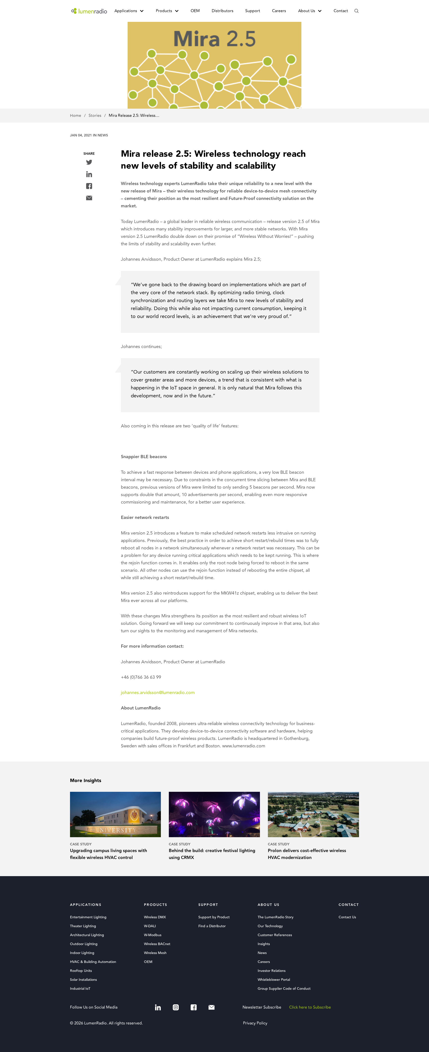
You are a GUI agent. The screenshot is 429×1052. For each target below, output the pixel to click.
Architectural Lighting (87, 935)
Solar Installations (83, 980)
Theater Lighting (83, 926)
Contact (341, 11)
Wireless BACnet (157, 944)
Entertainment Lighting (88, 917)
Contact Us (347, 917)
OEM (195, 11)
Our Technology (270, 926)
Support (252, 11)
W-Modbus (152, 935)
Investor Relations (272, 971)
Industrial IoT (80, 988)
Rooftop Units (81, 971)
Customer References (275, 935)
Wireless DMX (155, 917)
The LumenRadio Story (275, 917)
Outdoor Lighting (84, 944)
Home (76, 116)
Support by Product (214, 917)
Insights (264, 944)
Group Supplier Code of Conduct (284, 988)
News (103, 135)
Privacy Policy (255, 1023)
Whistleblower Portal (274, 980)
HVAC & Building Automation (93, 962)
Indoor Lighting (82, 953)
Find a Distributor (212, 926)
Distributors (222, 11)
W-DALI (150, 926)
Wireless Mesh (155, 953)
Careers (279, 11)
